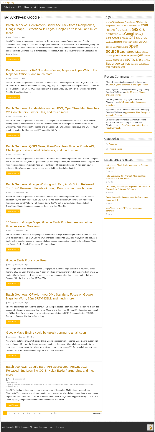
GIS (135, 29)
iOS (145, 37)
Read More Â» (13, 59)
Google (130, 34)
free (118, 30)
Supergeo (113, 63)
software (133, 59)
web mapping (113, 66)
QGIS (140, 55)
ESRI (144, 25)
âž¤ (150, 427)
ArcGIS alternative (140, 22)
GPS (132, 37)
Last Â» (53, 413)
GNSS (121, 34)
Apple (121, 22)
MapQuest (110, 42)
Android (114, 22)
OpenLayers (122, 47)
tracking (135, 64)
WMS (123, 67)
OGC (145, 41)
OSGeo (145, 52)
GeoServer (126, 30)
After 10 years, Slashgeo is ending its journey (128, 85)
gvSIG (139, 38)
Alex (9, 37)
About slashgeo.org (48, 7)
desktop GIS (134, 26)
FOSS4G (110, 30)
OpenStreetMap (130, 51)
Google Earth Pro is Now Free (26, 260)
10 (34, 413)
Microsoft (127, 42)
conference (122, 25)
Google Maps (120, 37)
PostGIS (109, 56)
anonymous (12, 337)
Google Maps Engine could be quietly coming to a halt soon (46, 332)
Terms (51, 427)
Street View (146, 60)
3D (108, 21)
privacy (133, 55)
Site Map (60, 427)
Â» (28, 413)
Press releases (115, 149)
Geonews (113, 144)
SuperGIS (125, 63)
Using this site (30, 7)
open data (110, 47)
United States (144, 64)
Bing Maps (110, 26)
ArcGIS (129, 22)
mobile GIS (137, 42)
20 (40, 413)
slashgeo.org (8, 2)
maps (118, 41)
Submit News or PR (12, 7)
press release (121, 55)
